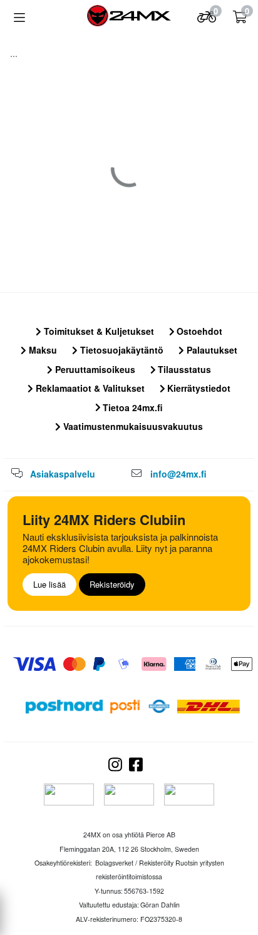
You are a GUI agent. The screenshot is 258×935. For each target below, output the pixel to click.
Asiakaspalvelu (62, 474)
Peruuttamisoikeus (94, 369)
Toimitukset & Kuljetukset (97, 331)
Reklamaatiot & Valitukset (89, 388)
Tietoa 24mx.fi (131, 407)
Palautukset (210, 350)
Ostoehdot (198, 331)
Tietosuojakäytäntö (120, 350)
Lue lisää (49, 584)
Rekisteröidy (112, 584)
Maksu (41, 350)
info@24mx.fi (178, 474)
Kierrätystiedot (197, 388)
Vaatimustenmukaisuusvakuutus (132, 426)
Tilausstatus (183, 369)
